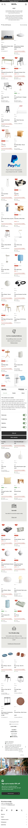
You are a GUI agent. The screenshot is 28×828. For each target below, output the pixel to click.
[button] (2, 746)
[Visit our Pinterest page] (11, 810)
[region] (14, 746)
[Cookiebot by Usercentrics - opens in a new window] (18, 389)
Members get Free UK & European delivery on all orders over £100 (14, 1)
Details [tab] (14, 393)
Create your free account (14, 643)
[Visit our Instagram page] (1, 810)
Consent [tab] (5, 393)
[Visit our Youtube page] (16, 810)
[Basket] (26, 4)
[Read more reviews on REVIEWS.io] (14, 737)
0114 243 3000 (9, 803)
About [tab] (23, 393)
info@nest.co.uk (11, 804)
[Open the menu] (2, 4)
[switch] (25, 419)
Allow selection (14, 437)
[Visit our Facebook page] (6, 810)
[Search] (5, 4)
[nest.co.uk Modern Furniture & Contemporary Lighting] (14, 4)
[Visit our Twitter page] (21, 810)
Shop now (14, 517)
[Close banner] (26, 389)
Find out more (14, 342)
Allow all (14, 433)
